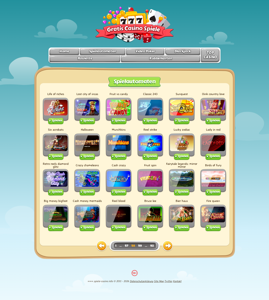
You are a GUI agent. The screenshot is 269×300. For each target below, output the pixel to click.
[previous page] (101, 245)
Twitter (168, 281)
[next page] (167, 245)
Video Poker (145, 51)
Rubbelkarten (160, 58)
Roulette (85, 58)
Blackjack (182, 51)
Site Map (159, 281)
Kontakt (177, 281)
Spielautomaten (102, 51)
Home (64, 51)
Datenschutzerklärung (141, 281)
